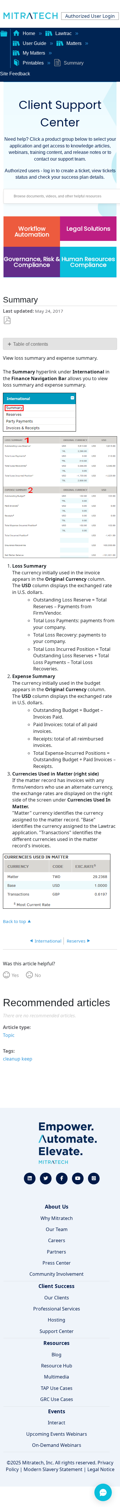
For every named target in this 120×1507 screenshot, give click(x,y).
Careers (56, 1240)
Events (56, 1411)
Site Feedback (15, 73)
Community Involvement (56, 1274)
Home (29, 33)
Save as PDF (7, 320)
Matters (74, 43)
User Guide (34, 43)
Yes (15, 975)
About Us (56, 1206)
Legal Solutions (88, 229)
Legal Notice (100, 1469)
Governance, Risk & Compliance (32, 262)
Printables (33, 62)
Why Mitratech (56, 1218)
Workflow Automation (32, 232)
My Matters (34, 53)
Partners (56, 1252)
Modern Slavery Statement (53, 1469)
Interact (56, 1422)
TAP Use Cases (57, 1388)
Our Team (57, 1229)
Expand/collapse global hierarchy (4, 33)
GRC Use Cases (56, 1399)
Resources (56, 1342)
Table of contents (30, 344)
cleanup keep (17, 1059)
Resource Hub (56, 1365)
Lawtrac (63, 33)
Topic (9, 1035)
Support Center (57, 1331)
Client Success (56, 1285)
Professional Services (56, 1309)
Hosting (56, 1320)
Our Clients (56, 1297)
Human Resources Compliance (88, 262)
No (38, 975)
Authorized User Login (90, 16)
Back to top (14, 921)
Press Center (57, 1263)
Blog (56, 1354)
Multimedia (56, 1377)
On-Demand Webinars (56, 1445)
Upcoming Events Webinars (56, 1434)
